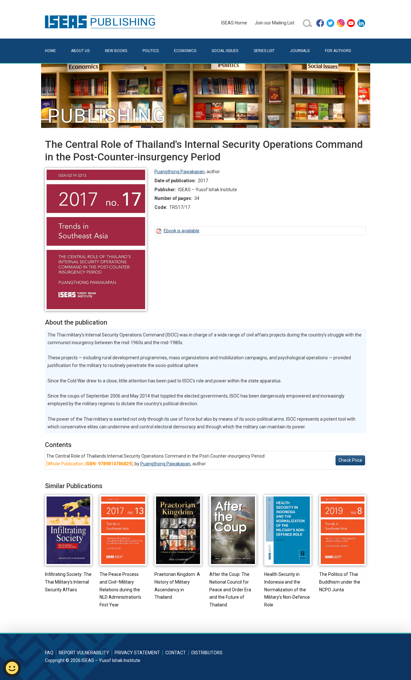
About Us (80, 51)
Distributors (207, 652)
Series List (264, 51)
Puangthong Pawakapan (179, 171)
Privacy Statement (137, 652)
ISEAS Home (234, 22)
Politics (151, 51)
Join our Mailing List (274, 22)
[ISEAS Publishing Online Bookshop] (101, 21)
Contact (175, 652)
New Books (116, 51)
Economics (185, 51)
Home (50, 51)
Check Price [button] (350, 460)
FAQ (49, 652)
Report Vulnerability (84, 652)
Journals (300, 51)
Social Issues (225, 51)
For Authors (338, 51)
